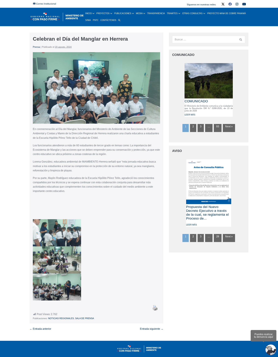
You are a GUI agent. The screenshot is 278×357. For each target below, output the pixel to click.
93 (217, 126)
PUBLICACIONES (123, 13)
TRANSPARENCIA (156, 13)
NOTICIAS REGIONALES (61, 318)
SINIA (88, 20)
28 (217, 236)
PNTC (95, 20)
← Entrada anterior (40, 328)
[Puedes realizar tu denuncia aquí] (270, 349)
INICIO (88, 13)
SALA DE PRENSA (84, 318)
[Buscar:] (208, 39)
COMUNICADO (196, 101)
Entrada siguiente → (151, 328)
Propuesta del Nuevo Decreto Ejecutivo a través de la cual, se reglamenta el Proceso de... (207, 212)
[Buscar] (241, 39)
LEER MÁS (190, 115)
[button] (119, 20)
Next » (229, 126)
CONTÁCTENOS (108, 20)
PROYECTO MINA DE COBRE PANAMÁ (226, 13)
